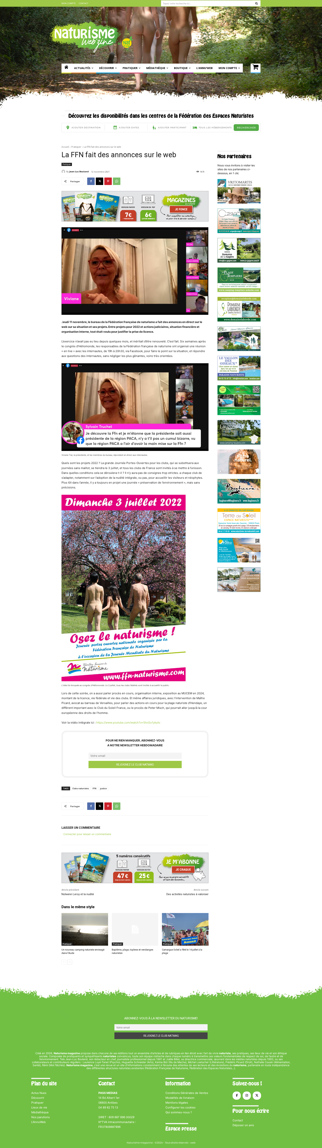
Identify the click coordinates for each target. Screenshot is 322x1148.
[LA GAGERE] (239, 261)
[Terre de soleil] (239, 532)
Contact (238, 1120)
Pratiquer (76, 146)
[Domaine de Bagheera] (239, 502)
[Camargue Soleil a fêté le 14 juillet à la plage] (185, 929)
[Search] (256, 3)
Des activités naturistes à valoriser (187, 894)
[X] (99, 181)
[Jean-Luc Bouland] (63, 171)
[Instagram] (247, 1095)
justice (103, 788)
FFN (94, 788)
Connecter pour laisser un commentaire (87, 834)
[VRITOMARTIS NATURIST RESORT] (239, 202)
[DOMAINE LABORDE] (239, 320)
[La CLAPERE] (239, 350)
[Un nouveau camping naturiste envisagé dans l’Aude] (84, 929)
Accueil (65, 146)
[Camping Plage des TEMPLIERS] (239, 291)
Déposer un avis (243, 1125)
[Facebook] (91, 181)
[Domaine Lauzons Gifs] (239, 443)
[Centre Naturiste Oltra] (239, 561)
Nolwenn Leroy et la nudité (77, 894)
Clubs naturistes (80, 788)
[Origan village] (239, 232)
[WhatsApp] (116, 181)
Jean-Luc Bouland (79, 171)
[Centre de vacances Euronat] (239, 590)
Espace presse (181, 1128)
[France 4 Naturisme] (239, 473)
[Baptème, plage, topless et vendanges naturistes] (135, 929)
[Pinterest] (108, 181)
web (192, 1142)
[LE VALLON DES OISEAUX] (239, 379)
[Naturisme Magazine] (91, 37)
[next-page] (69, 962)
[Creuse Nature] (239, 414)
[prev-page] (63, 962)
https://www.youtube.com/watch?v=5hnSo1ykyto (127, 722)
